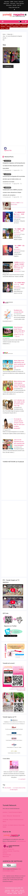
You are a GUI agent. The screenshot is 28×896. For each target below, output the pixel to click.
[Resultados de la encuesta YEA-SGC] (8, 314)
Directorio (5, 853)
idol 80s (7, 28)
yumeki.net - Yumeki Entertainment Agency (12, 812)
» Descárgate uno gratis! (21, 690)
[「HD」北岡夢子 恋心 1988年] (8, 250)
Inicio (2, 24)
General (16, 1)
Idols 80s (14, 5)
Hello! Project (6, 3)
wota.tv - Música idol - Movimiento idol (11, 816)
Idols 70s (19, 5)
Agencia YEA (7, 150)
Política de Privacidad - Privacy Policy (11, 851)
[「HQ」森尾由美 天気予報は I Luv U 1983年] (8, 216)
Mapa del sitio (6, 856)
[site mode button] (20, 21)
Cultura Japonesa (20, 3)
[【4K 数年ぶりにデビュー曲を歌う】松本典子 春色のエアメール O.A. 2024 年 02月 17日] (8, 266)
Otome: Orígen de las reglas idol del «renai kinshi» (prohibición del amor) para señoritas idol (19, 364)
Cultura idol (20, 1)
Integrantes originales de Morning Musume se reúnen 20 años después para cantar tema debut (14, 165)
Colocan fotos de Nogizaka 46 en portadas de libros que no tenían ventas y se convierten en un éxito (14, 179)
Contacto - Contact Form (8, 849)
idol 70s (2, 28)
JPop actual (12, 3)
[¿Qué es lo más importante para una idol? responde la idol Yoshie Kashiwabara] (8, 444)
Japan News (6, 1)
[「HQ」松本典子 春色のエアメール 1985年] (8, 287)
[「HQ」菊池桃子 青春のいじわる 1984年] (8, 233)
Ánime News (9, 5)
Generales (3, 26)
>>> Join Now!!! (21, 779)
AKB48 (11, 1)
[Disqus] (14, 87)
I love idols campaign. (14, 770)
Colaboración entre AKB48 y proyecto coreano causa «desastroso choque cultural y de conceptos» (12, 192)
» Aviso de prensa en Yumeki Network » (18, 687)
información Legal (7, 854)
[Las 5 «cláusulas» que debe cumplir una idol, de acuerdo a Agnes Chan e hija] (8, 404)
